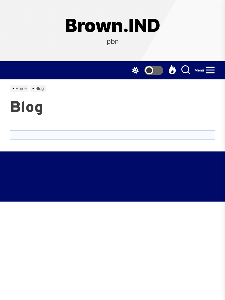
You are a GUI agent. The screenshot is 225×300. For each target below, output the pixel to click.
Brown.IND (112, 25)
